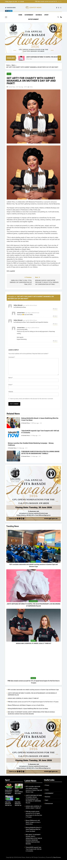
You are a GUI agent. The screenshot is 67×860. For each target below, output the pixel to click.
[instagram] (59, 8)
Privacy (47, 785)
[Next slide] (61, 1)
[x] (61, 8)
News (9, 74)
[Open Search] (58, 17)
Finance (33, 678)
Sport (46, 15)
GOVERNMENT (29, 15)
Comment (11, 357)
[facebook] (57, 8)
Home (20, 15)
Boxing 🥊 (8, 787)
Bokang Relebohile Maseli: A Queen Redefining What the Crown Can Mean (28, 708)
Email (10, 384)
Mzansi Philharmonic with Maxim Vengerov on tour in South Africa (26, 705)
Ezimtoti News (11, 87)
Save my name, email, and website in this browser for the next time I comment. (31, 398)
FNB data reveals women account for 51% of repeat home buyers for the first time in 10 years (33, 701)
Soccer (33, 640)
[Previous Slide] (58, 1)
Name (10, 377)
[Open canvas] (6, 17)
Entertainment (33, 19)
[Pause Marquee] (59, 58)
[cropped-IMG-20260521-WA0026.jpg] (33, 38)
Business (39, 15)
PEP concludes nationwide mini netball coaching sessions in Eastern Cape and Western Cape (47, 1)
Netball (33, 562)
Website (10, 391)
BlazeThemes (57, 857)
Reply (55, 309)
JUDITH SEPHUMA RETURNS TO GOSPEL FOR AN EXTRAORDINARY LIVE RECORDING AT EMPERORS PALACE (34, 799)
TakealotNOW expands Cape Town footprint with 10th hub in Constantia (33, 849)
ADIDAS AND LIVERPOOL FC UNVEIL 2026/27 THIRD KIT (33, 643)
